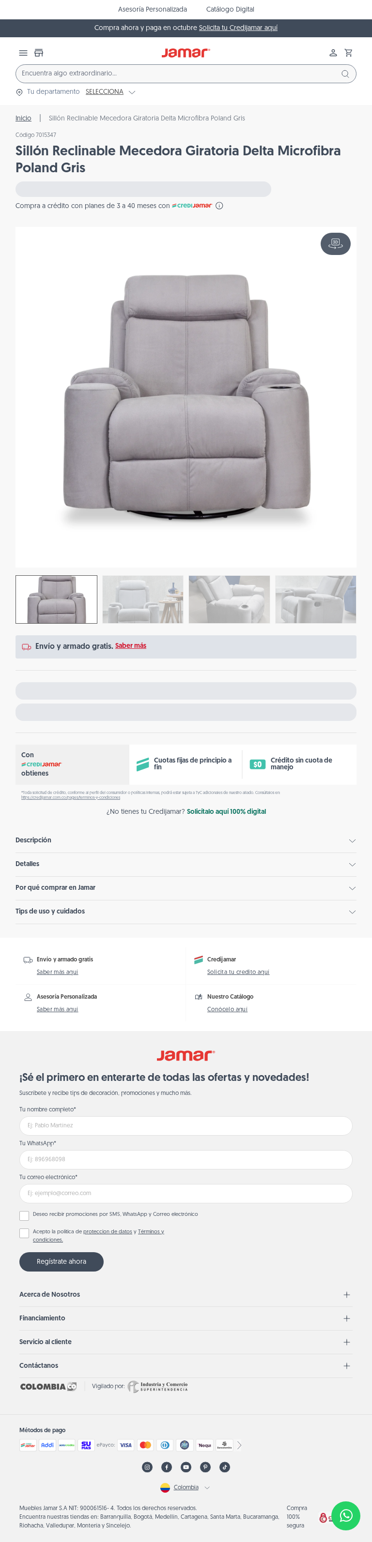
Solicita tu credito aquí (238, 972)
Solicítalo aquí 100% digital (226, 812)
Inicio (23, 118)
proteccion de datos (107, 1232)
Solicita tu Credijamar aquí (238, 28)
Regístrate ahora (61, 1262)
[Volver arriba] (346, 1484)
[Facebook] (166, 1467)
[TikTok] (225, 1467)
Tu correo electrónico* (48, 1178)
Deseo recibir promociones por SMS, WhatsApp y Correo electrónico (115, 1214)
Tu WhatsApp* (37, 1144)
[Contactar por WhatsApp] (345, 1515)
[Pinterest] (205, 1467)
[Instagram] (147, 1467)
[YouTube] (186, 1467)
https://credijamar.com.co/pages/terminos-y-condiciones (70, 798)
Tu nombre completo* (47, 1110)
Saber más (130, 646)
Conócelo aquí (227, 1010)
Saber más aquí (57, 972)
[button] (348, 52)
